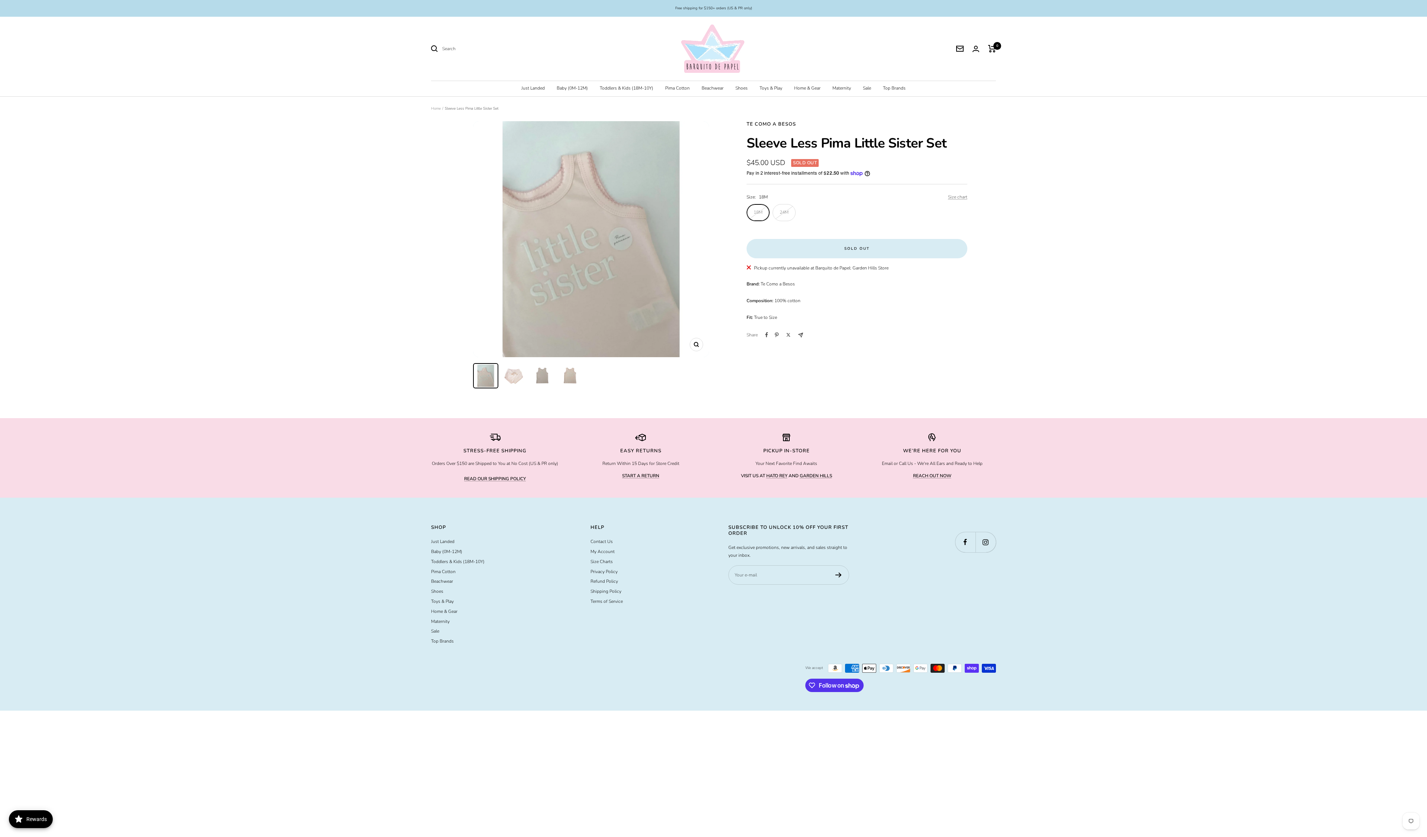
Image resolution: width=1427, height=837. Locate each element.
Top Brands (894, 88)
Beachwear (713, 88)
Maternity (841, 88)
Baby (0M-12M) (572, 88)
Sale (867, 88)
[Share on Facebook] (766, 334)
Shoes (741, 88)
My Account (602, 552)
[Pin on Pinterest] (777, 334)
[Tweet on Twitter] (788, 334)
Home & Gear (807, 88)
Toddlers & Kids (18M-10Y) (626, 88)
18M (758, 212)
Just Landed (533, 88)
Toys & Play (771, 88)
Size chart (957, 197)
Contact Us (601, 541)
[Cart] (992, 48)
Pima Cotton (677, 88)
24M (784, 212)
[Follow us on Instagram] (985, 542)
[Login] (976, 49)
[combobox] (498, 49)
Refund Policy (604, 581)
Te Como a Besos (771, 124)
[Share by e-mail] (800, 335)
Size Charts (601, 562)
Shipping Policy (605, 591)
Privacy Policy (604, 572)
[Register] (838, 575)
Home (436, 108)
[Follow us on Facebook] (965, 542)
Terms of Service (606, 601)
